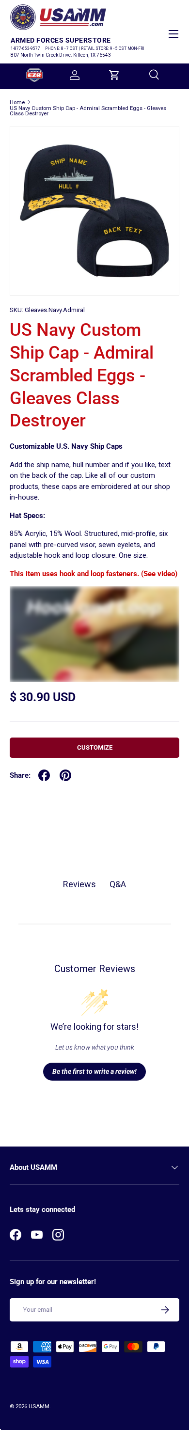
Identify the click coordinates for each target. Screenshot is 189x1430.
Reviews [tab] (79, 884)
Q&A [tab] (118, 884)
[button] (114, 75)
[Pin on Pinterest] (65, 775)
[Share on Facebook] (44, 775)
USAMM (39, 1406)
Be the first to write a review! (94, 1071)
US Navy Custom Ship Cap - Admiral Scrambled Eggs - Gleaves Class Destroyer (88, 111)
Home (17, 102)
